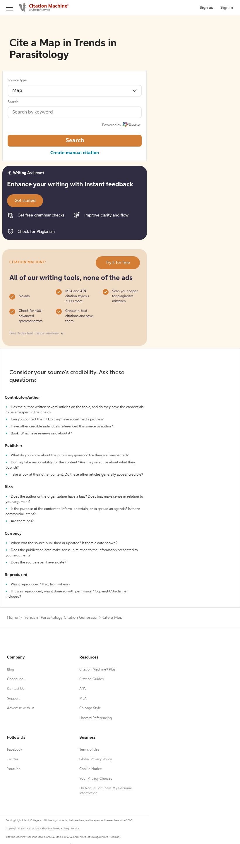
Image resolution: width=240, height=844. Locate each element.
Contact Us (15, 689)
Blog (10, 669)
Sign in (226, 8)
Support (13, 698)
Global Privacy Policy (95, 759)
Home (12, 618)
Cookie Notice (90, 769)
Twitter (12, 759)
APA (82, 689)
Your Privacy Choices (95, 779)
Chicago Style (90, 708)
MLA (83, 698)
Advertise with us (20, 708)
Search (13, 102)
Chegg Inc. (15, 679)
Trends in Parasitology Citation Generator (60, 618)
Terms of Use (89, 750)
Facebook (14, 750)
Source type (17, 80)
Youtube (13, 769)
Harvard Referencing (95, 718)
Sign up (206, 8)
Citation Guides (91, 679)
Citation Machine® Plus (97, 669)
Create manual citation (74, 153)
